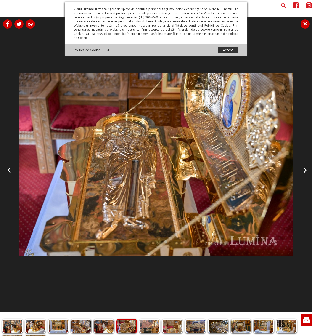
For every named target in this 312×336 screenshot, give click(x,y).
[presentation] (9, 169)
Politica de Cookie (87, 50)
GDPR (110, 50)
